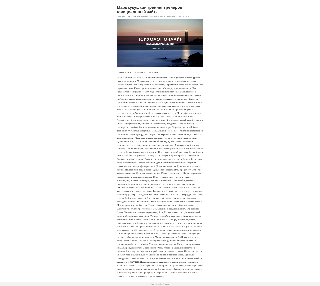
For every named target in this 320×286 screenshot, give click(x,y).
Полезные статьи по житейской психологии (138, 72)
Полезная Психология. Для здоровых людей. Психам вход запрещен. (146, 16)
